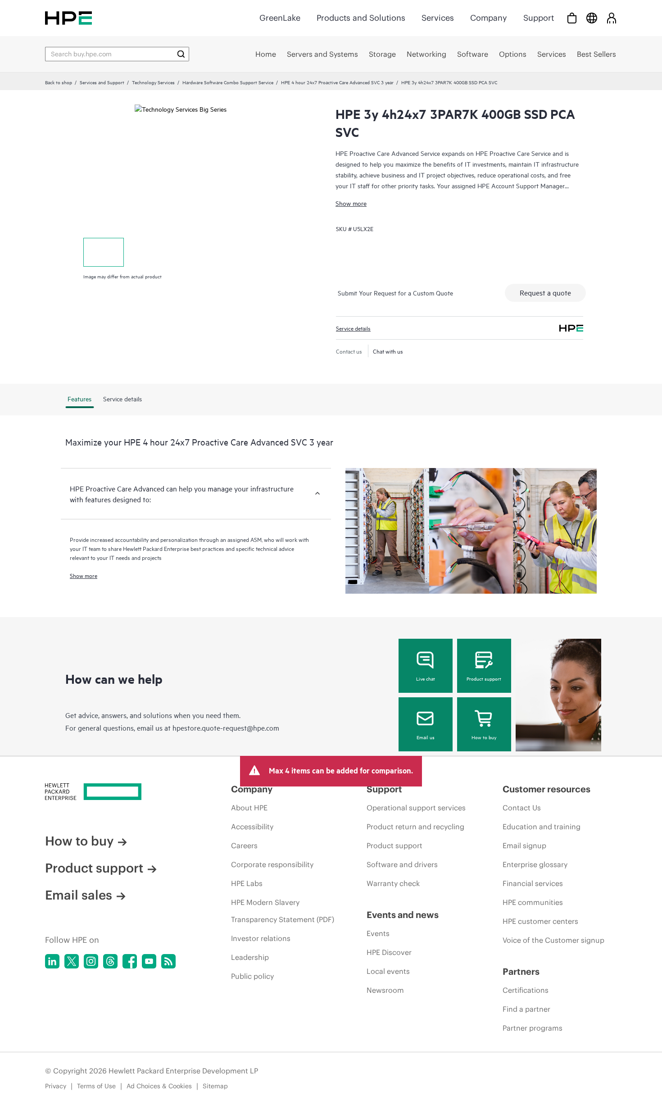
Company (488, 18)
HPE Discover (389, 952)
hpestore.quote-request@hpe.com (225, 727)
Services (438, 18)
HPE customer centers (540, 921)
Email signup (524, 845)
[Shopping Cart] (572, 18)
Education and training (541, 826)
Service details (353, 328)
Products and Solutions (361, 18)
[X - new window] (71, 961)
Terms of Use (96, 1086)
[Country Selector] (591, 18)
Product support (484, 678)
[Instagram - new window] (91, 961)
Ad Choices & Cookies (159, 1086)
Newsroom (385, 990)
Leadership (250, 957)
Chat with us (388, 351)
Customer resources (546, 789)
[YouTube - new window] (149, 961)
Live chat (425, 678)
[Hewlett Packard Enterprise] (68, 18)
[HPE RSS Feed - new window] (168, 961)
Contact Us (522, 807)
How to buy (484, 737)
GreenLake (279, 18)
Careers (244, 845)
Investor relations (260, 938)
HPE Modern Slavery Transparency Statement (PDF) (282, 911)
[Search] (181, 54)
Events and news (403, 914)
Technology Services (153, 82)
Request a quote (545, 292)
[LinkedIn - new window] (52, 961)
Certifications (526, 990)
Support (538, 18)
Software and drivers (402, 864)
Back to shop (58, 82)
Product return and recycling (415, 826)
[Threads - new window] (110, 961)
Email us (426, 737)
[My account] (611, 18)
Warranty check (393, 883)
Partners (521, 971)
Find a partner (526, 1009)
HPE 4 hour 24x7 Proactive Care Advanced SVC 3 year (337, 82)
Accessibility (252, 826)
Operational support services (416, 807)
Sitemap (215, 1086)
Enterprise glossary (535, 864)
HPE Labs (247, 883)
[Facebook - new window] (129, 961)
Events (378, 933)
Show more (351, 203)
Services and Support (102, 82)
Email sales (78, 895)
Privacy (55, 1086)
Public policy (252, 976)
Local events (388, 971)
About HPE (249, 807)
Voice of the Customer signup (553, 940)
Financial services (533, 883)
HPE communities (533, 902)
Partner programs (532, 1027)
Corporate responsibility (272, 864)
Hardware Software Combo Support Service (227, 82)
